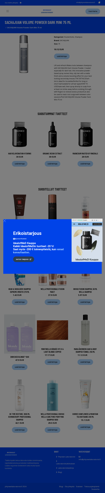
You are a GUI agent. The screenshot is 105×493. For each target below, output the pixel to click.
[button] (23, 259)
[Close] (4, 220)
